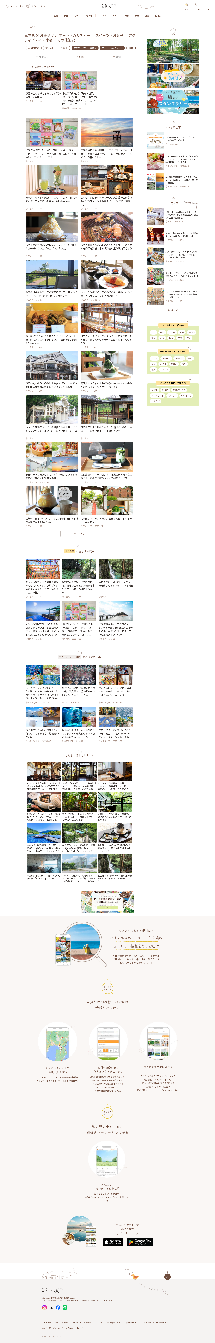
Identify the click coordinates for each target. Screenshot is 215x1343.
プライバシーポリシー (51, 1322)
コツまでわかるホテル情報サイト (155, 1322)
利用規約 (65, 1322)
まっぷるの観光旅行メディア (128, 1322)
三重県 (32, 27)
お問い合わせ (76, 1322)
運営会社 (111, 1322)
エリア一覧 (46, 1327)
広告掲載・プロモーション (94, 1322)
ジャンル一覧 (58, 1327)
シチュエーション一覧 (74, 1327)
